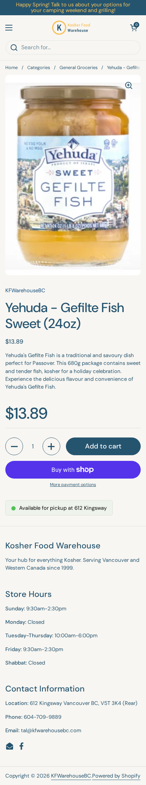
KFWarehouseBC (71, 775)
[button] (134, 28)
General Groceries (78, 67)
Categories (38, 67)
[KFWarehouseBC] (71, 28)
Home (11, 67)
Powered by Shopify (116, 775)
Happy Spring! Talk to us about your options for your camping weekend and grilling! (73, 7)
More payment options (73, 484)
